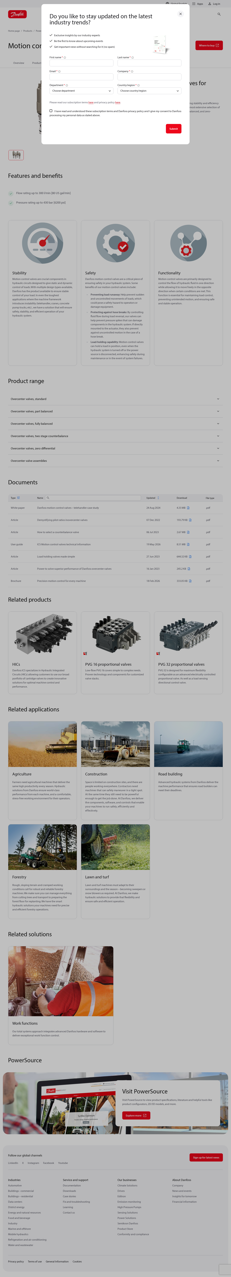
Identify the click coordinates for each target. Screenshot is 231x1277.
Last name (124, 57)
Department (57, 85)
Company (124, 71)
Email (53, 71)
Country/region (127, 85)
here (91, 102)
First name (56, 57)
